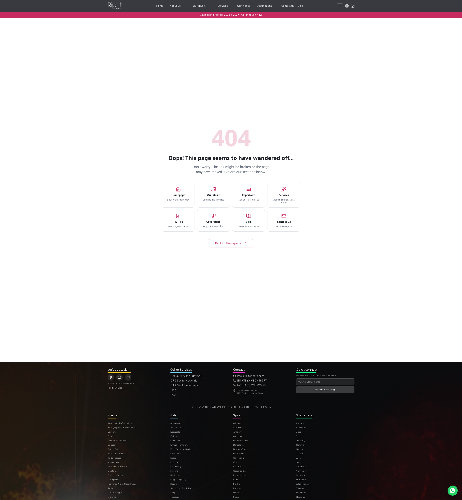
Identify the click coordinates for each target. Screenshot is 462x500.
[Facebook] (347, 6)
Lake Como (176, 453)
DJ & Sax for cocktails (183, 380)
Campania (176, 440)
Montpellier (113, 479)
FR (340, 5)
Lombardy (175, 466)
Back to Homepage (228, 243)
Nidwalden (301, 470)
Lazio (173, 457)
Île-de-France (114, 457)
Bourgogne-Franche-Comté (122, 427)
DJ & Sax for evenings (184, 385)
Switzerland (304, 415)
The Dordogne (115, 492)
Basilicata (175, 431)
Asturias (237, 436)
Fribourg (300, 440)
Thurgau (300, 496)
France (112, 415)
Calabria (174, 436)
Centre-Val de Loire (117, 440)
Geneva (300, 444)
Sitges (236, 496)
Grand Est (113, 449)
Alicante (237, 423)
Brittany (112, 431)
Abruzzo (175, 423)
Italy (173, 415)
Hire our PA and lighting (185, 376)
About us (175, 5)
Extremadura (240, 475)
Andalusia (238, 427)
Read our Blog (115, 387)
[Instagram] (352, 6)
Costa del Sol (239, 470)
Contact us (287, 5)
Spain (237, 415)
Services (223, 5)
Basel (298, 431)
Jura (298, 457)
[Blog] (128, 377)
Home (159, 5)
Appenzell (301, 427)
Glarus (299, 449)
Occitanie (112, 470)
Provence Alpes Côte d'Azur (122, 483)
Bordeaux (112, 436)
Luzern (299, 462)
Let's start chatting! (325, 389)
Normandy (113, 462)
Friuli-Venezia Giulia (180, 449)
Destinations (264, 5)
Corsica (111, 444)
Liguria (174, 462)
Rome (173, 483)
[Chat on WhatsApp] (453, 491)
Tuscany (174, 496)
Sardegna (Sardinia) (180, 488)
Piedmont (175, 475)
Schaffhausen (303, 483)
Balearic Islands (241, 440)
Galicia (236, 479)
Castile (236, 462)
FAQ (173, 394)
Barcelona (238, 444)
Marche (174, 470)
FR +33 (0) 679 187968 (251, 385)
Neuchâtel (301, 466)
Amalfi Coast (177, 427)
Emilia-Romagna (179, 444)
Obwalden (301, 475)
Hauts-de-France (116, 453)
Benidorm (238, 453)
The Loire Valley (115, 475)
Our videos (243, 5)
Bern (298, 436)
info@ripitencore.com (250, 376)
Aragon (237, 431)
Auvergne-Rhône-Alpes (120, 423)
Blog (300, 5)
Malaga (237, 488)
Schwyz (300, 488)
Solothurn (301, 492)
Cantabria (238, 457)
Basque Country (241, 449)
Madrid (236, 483)
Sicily (173, 492)
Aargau (300, 423)
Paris (110, 488)
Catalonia (238, 466)
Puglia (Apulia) (178, 479)
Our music (199, 5)
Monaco (112, 496)
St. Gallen (301, 479)
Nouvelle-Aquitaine (117, 466)
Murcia (236, 492)
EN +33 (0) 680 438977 (252, 380)
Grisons (300, 453)
